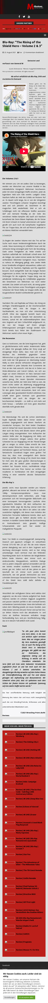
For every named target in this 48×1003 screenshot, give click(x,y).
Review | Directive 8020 (25, 894)
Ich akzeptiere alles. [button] (26, 997)
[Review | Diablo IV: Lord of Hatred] (10, 927)
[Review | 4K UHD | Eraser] (10, 816)
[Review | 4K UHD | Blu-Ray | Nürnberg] (10, 735)
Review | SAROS (22, 934)
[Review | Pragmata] (10, 943)
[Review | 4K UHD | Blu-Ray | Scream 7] (10, 848)
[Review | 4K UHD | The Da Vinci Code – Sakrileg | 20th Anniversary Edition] (10, 791)
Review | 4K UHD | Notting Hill (28, 750)
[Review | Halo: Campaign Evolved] (10, 783)
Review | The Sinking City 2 (27, 742)
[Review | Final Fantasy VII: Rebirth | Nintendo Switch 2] (10, 888)
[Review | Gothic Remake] (10, 880)
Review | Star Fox (23, 854)
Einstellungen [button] (10, 997)
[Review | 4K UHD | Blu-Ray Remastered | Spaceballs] (10, 840)
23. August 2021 (10, 52)
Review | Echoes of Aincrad (27, 807)
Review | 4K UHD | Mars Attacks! (29, 758)
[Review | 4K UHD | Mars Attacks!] (10, 759)
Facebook (6, 965)
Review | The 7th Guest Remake (29, 870)
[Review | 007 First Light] (10, 904)
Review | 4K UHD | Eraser (26, 815)
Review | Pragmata (24, 942)
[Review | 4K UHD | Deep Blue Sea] (10, 800)
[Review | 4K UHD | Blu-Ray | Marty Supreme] (10, 832)
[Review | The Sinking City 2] (10, 743)
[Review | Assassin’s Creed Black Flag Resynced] (10, 824)
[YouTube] (29, 16)
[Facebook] (19, 16)
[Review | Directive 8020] (10, 896)
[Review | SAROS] (10, 935)
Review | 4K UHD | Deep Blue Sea (29, 799)
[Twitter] (24, 16)
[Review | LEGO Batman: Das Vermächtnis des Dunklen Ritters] (10, 912)
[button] (44, 35)
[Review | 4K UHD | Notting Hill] (10, 751)
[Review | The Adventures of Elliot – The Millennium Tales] (10, 864)
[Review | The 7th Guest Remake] (10, 872)
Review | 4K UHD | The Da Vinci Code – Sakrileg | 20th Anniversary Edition (28, 792)
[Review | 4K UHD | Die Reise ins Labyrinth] (10, 767)
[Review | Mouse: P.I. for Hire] (10, 951)
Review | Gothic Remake (26, 878)
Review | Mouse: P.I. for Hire (27, 950)
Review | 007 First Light (25, 902)
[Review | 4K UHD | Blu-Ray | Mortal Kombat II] (10, 775)
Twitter (5, 969)
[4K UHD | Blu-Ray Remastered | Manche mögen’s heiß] (10, 919)
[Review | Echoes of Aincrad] (10, 808)
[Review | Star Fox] (10, 856)
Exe (20, 52)
